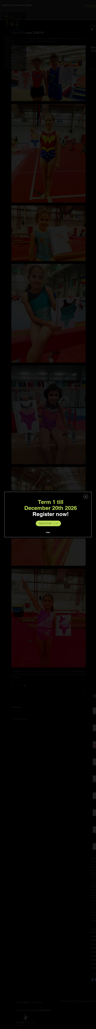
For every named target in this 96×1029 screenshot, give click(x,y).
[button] (86, 497)
